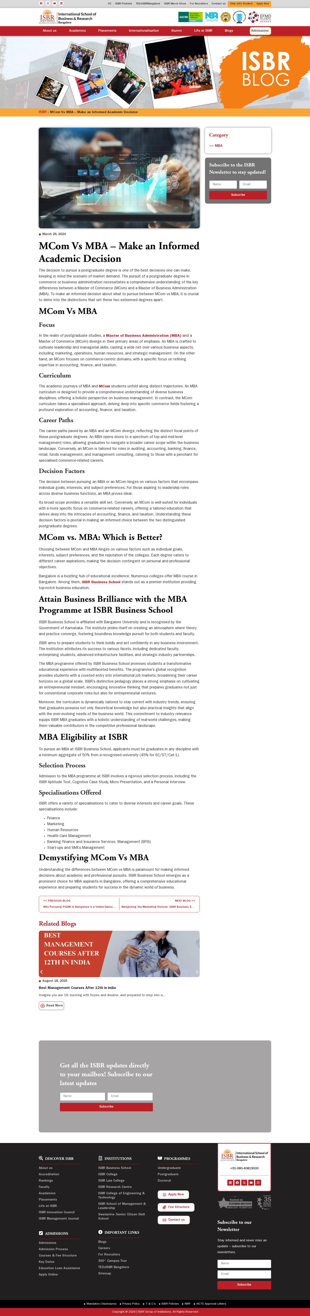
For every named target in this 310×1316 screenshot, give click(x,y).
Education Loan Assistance (59, 1268)
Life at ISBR (203, 31)
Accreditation (49, 1174)
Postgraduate (168, 1174)
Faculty (44, 1187)
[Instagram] (48, 3)
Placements (107, 31)
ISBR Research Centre (115, 1187)
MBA (218, 146)
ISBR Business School (114, 1168)
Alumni (176, 31)
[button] (41, 972)
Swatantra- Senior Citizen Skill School (121, 1217)
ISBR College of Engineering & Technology (121, 1196)
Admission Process (53, 1249)
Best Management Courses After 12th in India (77, 988)
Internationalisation (144, 31)
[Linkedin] (61, 3)
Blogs (229, 31)
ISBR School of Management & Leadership (122, 1206)
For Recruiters (109, 1254)
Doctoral (164, 1181)
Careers (104, 1248)
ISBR (43, 112)
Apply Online (48, 1275)
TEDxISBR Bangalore (113, 1267)
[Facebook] (41, 3)
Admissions (47, 1243)
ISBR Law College (111, 1181)
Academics (77, 31)
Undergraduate (169, 1168)
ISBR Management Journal (59, 1219)
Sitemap (104, 1273)
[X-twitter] (244, 1183)
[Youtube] (54, 3)
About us (50, 31)
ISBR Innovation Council (57, 1212)
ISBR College (107, 1174)
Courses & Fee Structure (58, 1256)
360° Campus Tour (112, 1261)
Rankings (46, 1181)
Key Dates (46, 1262)
